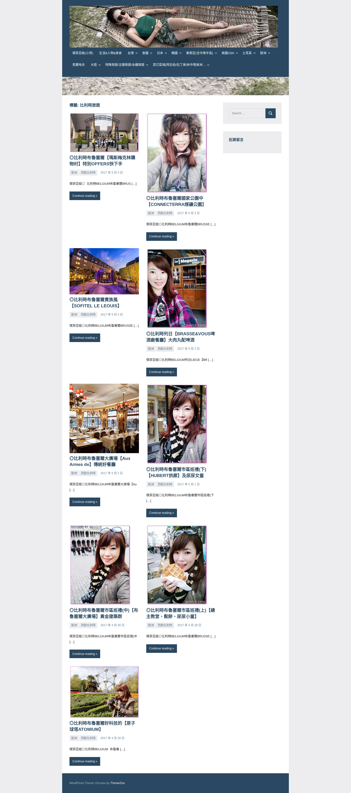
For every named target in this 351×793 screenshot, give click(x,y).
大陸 (94, 65)
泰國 (145, 53)
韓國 (174, 53)
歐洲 (263, 53)
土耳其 (247, 53)
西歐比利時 (88, 172)
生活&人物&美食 (110, 53)
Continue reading (83, 195)
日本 (160, 53)
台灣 (131, 53)
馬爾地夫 (78, 65)
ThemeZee (117, 783)
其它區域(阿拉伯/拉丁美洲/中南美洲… (179, 65)
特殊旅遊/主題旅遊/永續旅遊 (124, 65)
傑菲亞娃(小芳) (82, 53)
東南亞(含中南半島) (199, 53)
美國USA (228, 53)
